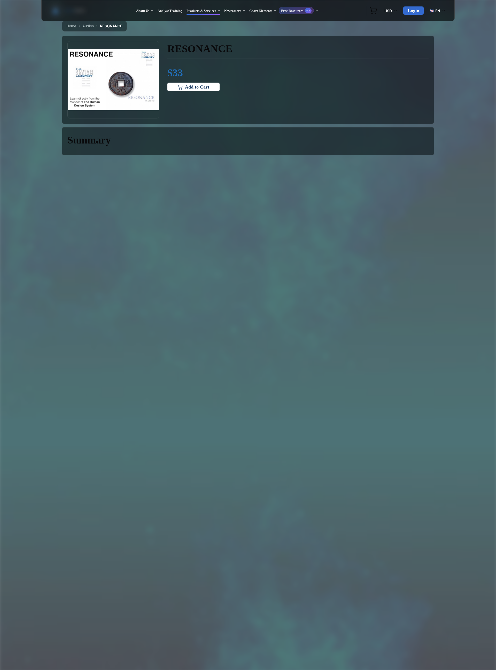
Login (413, 10)
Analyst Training (170, 11)
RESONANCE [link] (111, 26)
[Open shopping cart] (373, 10)
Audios (88, 26)
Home (71, 26)
